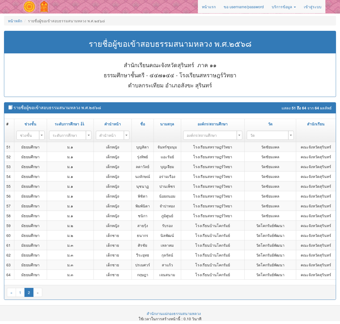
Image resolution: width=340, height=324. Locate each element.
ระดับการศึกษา (67, 123)
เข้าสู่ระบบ (312, 6)
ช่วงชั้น (30, 123)
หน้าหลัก (15, 20)
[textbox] (29, 135)
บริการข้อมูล (282, 6)
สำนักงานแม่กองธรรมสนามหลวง (174, 313)
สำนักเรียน (316, 123)
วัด (270, 123)
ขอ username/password (244, 6)
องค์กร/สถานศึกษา (213, 123)
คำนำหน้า (112, 123)
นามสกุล (167, 123)
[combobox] (30, 135)
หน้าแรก (209, 6)
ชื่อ (142, 123)
